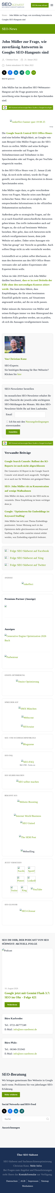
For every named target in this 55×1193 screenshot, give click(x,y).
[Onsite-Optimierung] (27, 681)
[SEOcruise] (27, 726)
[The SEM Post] (27, 837)
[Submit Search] (48, 1119)
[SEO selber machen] (27, 781)
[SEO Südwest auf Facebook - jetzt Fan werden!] (22, 869)
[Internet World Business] (27, 815)
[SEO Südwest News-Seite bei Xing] (25, 889)
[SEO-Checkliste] (27, 583)
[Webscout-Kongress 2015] (27, 717)
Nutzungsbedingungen (37, 421)
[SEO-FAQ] (27, 761)
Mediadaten (27, 1186)
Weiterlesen (12, 1005)
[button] (52, 5)
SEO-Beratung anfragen (39, 5)
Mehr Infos (36, 1165)
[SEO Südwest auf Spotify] (33, 869)
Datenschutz (12, 1181)
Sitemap (45, 1181)
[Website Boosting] (27, 801)
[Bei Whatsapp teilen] (27, 72)
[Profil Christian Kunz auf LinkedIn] (32, 879)
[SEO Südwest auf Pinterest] (22, 879)
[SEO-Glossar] (27, 910)
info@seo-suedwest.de (25, 1029)
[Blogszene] (27, 743)
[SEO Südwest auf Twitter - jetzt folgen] (15, 889)
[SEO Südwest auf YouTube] (38, 889)
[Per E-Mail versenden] (33, 72)
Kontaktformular (27, 1174)
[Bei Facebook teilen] (10, 72)
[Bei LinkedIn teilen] (16, 72)
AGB (22, 1181)
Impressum (33, 1181)
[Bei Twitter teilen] (4, 72)
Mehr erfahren (10, 1094)
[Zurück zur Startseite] (13, 5)
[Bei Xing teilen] (22, 72)
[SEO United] (27, 822)
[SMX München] (27, 708)
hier (19, 374)
